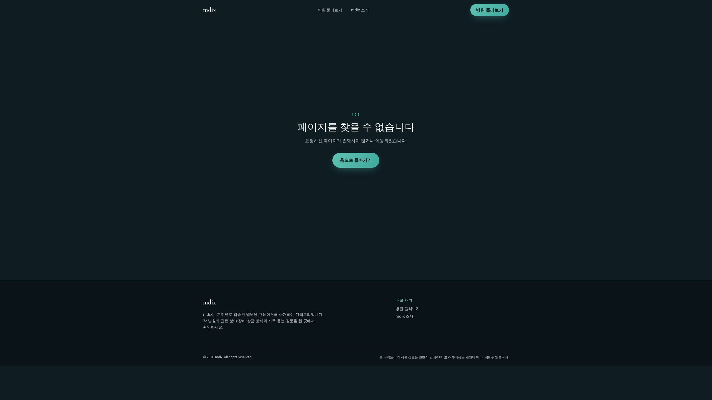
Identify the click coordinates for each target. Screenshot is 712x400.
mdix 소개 (360, 9)
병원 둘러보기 (330, 9)
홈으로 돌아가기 (356, 160)
